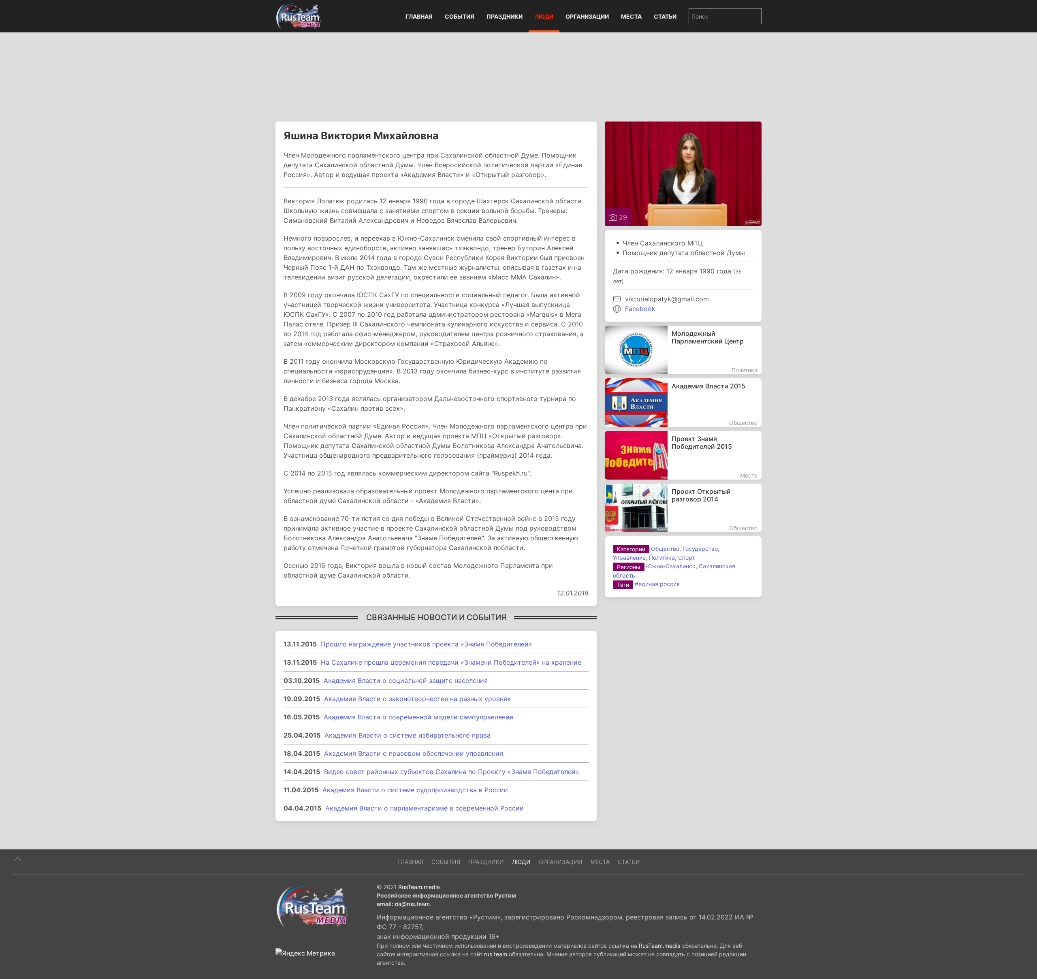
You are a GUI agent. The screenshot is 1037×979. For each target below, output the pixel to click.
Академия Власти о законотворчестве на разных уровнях (417, 699)
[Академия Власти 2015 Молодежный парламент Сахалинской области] (683, 402)
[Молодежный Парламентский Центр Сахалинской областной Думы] (683, 350)
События (459, 16)
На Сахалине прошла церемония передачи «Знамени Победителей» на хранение (451, 662)
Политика (662, 557)
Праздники (504, 16)
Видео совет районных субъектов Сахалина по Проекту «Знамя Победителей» (451, 772)
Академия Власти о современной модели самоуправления (418, 717)
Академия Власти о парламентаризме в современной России (424, 808)
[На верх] (17, 859)
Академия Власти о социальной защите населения (406, 680)
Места (631, 16)
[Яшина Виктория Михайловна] (683, 173)
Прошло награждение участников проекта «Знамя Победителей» (426, 644)
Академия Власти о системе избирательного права (407, 735)
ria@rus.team (412, 903)
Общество (665, 548)
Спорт (686, 557)
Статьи (665, 16)
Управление (629, 557)
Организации (587, 16)
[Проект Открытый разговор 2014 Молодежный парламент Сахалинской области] (683, 508)
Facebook (640, 309)
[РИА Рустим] (311, 906)
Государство (700, 548)
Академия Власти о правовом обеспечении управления (413, 753)
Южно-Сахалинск (671, 566)
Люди (544, 16)
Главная (419, 16)
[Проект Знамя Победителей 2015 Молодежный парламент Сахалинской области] (683, 455)
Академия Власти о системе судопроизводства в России (415, 790)
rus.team (495, 954)
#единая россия (657, 583)
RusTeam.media (419, 886)
